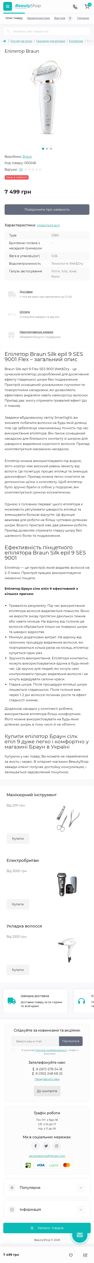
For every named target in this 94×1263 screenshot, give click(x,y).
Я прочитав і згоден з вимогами (49, 1052)
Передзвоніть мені (47, 1079)
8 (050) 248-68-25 (49, 1074)
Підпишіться (70, 1041)
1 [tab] (43, 149)
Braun (27, 157)
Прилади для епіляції (50, 41)
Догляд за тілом (21, 41)
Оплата (25, 311)
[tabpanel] (47, 99)
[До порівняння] (85, 1255)
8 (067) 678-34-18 (49, 1069)
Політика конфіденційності (51, 1050)
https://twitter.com (46, 1146)
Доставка (26, 291)
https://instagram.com (56, 1146)
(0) (21, 169)
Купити (18, 839)
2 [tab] (47, 149)
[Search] (8, 31)
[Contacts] (75, 6)
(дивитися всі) (48, 225)
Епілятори (76, 41)
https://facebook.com (35, 1146)
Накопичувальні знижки (36, 332)
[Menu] (7, 6)
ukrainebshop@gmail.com (47, 1156)
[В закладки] (71, 1255)
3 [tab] (51, 149)
